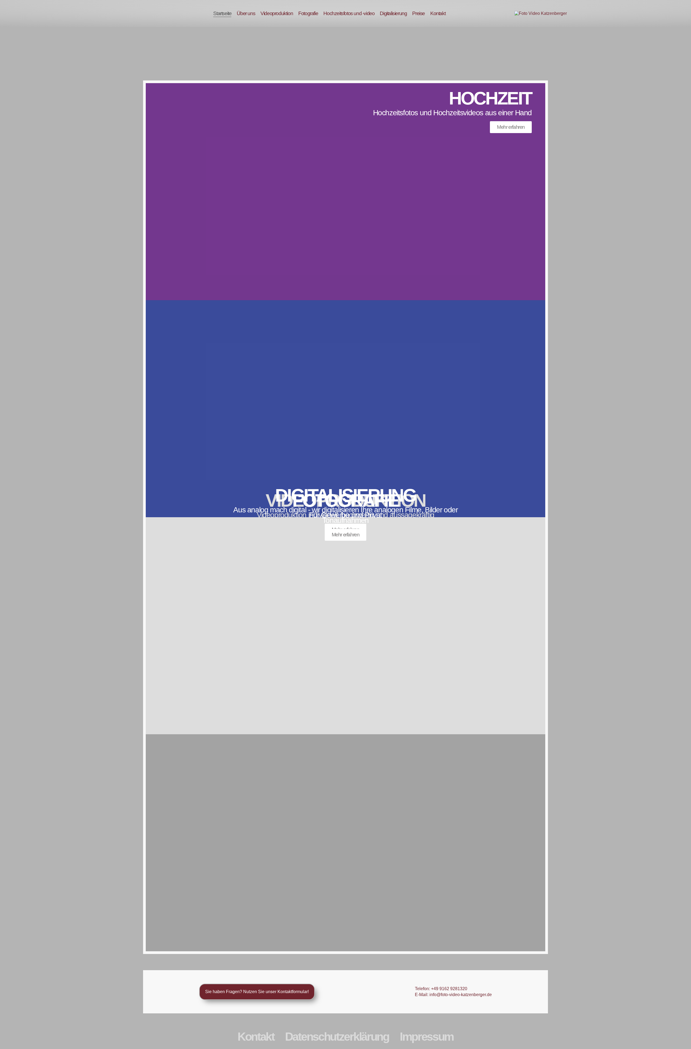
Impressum (426, 1037)
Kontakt (437, 13)
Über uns (246, 13)
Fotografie (308, 13)
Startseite (222, 13)
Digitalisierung (393, 13)
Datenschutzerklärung (337, 1037)
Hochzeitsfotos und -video (348, 13)
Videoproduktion (276, 13)
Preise (418, 13)
